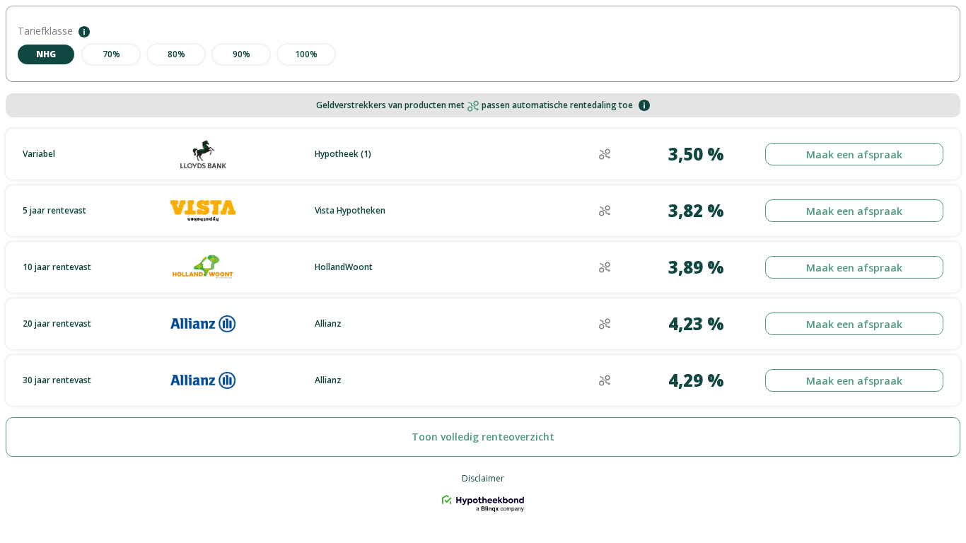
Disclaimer (483, 479)
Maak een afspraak (854, 154)
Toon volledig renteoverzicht (483, 436)
